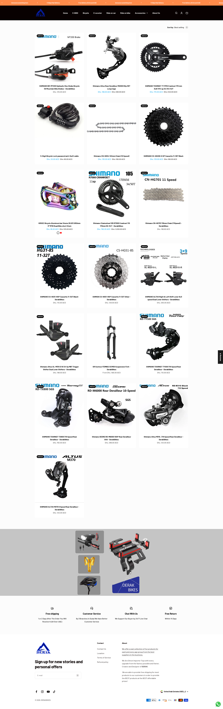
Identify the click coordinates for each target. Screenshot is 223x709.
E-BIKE (75, 13)
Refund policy (102, 662)
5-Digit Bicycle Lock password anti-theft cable (59, 156)
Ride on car (111, 13)
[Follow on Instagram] (42, 691)
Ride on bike (125, 13)
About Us (156, 13)
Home (65, 13)
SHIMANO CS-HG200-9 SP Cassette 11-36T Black (163, 156)
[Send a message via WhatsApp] (218, 704)
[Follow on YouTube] (48, 691)
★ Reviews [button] (220, 357)
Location (100, 653)
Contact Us (101, 649)
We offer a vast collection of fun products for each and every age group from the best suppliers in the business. (140, 652)
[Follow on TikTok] (54, 691)
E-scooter (97, 13)
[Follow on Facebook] (36, 691)
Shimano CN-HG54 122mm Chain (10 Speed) (111, 156)
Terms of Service (104, 657)
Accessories (140, 13)
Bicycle (86, 13)
